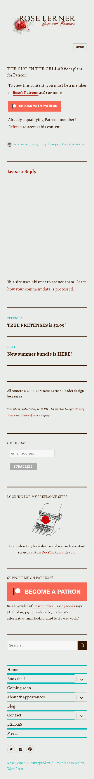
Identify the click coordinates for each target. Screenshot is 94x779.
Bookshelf (16, 679)
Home (12, 669)
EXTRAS (14, 724)
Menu (80, 47)
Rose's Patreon (25, 92)
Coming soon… (20, 688)
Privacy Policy (40, 763)
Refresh (15, 127)
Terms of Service (31, 415)
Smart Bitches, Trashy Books (54, 606)
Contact (14, 715)
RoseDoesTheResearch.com (54, 552)
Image (54, 144)
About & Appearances (26, 697)
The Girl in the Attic (73, 144)
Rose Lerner (20, 144)
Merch (13, 733)
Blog (11, 706)
